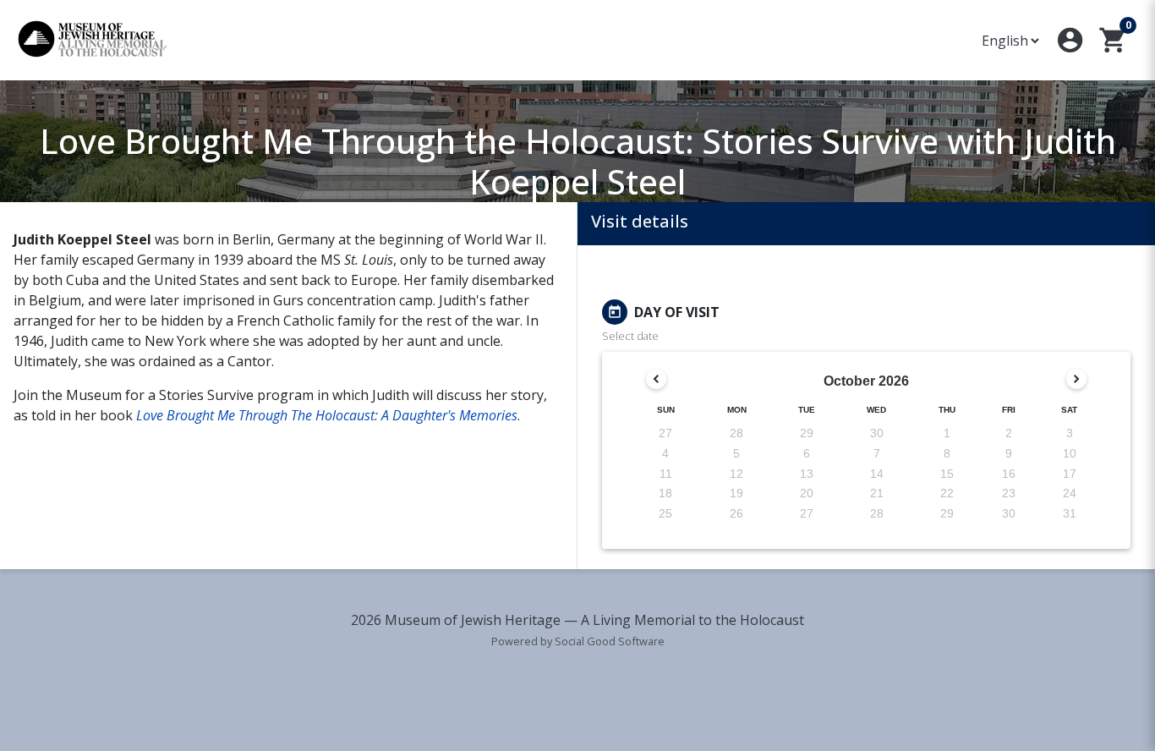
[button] (1070, 40)
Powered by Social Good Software (578, 641)
